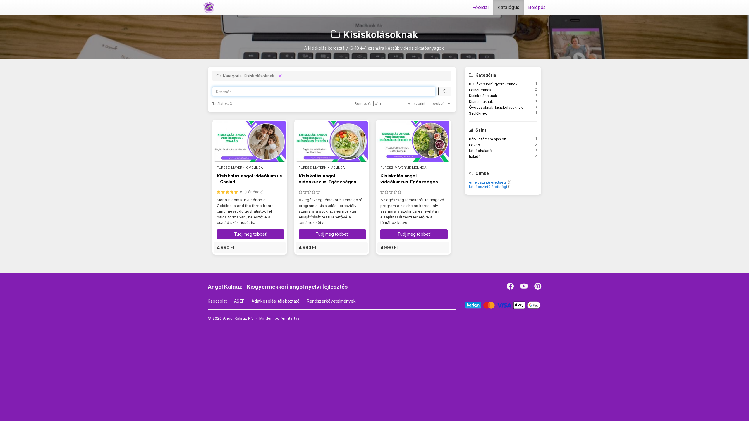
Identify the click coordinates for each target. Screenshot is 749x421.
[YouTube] (524, 287)
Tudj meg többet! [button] (250, 234)
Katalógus (508, 7)
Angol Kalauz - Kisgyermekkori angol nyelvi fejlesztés (278, 287)
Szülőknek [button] (478, 113)
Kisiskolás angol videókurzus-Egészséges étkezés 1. (327, 182)
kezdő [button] (474, 145)
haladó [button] (475, 156)
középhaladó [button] (480, 151)
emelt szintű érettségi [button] (488, 182)
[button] (250, 247)
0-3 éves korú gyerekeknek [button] (493, 84)
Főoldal (480, 7)
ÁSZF (239, 301)
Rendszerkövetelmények (331, 301)
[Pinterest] (537, 287)
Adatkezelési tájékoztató (276, 301)
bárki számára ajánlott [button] (487, 139)
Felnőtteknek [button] (480, 90)
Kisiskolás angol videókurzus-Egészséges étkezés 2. (409, 182)
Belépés (537, 7)
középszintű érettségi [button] (488, 186)
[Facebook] (511, 287)
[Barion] (503, 305)
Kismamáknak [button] (481, 101)
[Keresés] (444, 91)
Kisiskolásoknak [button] (483, 96)
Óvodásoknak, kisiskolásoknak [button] (496, 107)
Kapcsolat (217, 301)
